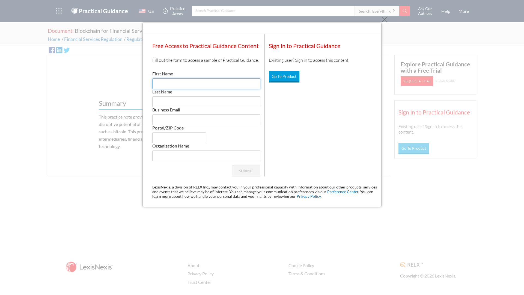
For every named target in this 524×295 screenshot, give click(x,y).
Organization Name (170, 145)
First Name (162, 73)
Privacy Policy (309, 196)
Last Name (162, 91)
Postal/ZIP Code (168, 127)
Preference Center (342, 191)
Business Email (166, 109)
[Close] (384, 19)
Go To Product (284, 76)
